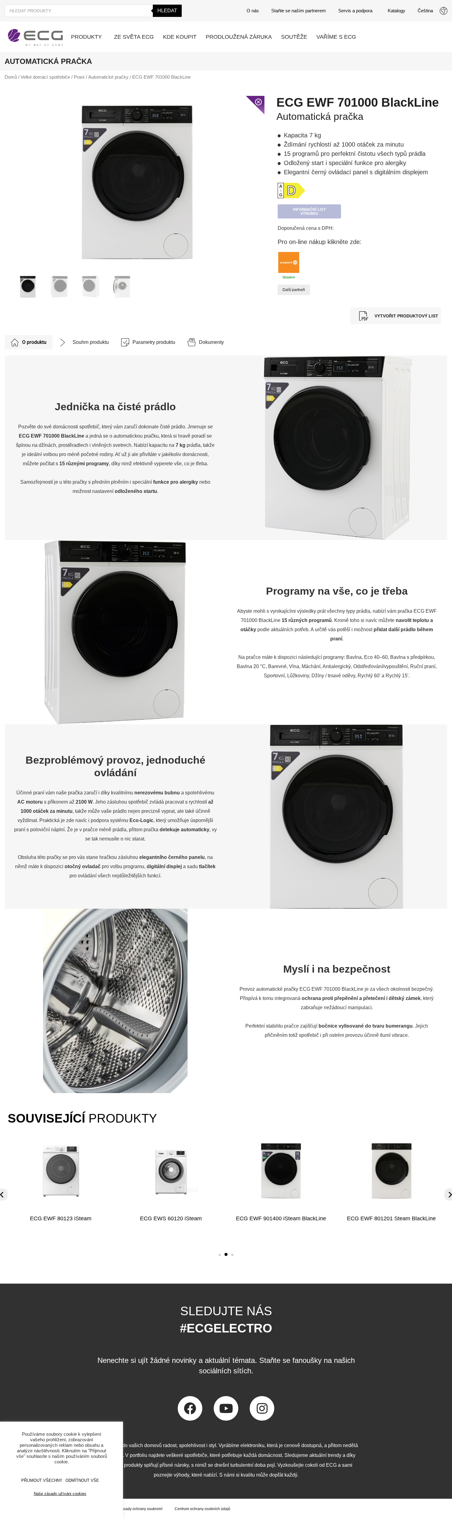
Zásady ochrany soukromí (140, 1509)
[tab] (29, 342)
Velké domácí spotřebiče (45, 77)
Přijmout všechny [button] (41, 1480)
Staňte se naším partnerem (298, 10)
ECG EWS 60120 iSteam (171, 1218)
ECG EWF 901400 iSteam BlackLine (281, 1218)
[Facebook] (190, 1408)
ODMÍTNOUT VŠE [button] (82, 1480)
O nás (253, 10)
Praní (79, 77)
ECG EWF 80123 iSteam (60, 1218)
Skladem (288, 277)
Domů (11, 77)
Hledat (167, 10)
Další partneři (294, 290)
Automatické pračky (108, 77)
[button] (220, 1255)
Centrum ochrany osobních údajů (202, 1509)
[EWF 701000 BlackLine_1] (137, 182)
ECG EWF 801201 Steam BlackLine (391, 1218)
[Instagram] (262, 1408)
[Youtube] (226, 1408)
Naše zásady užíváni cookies (60, 1493)
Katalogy (396, 10)
